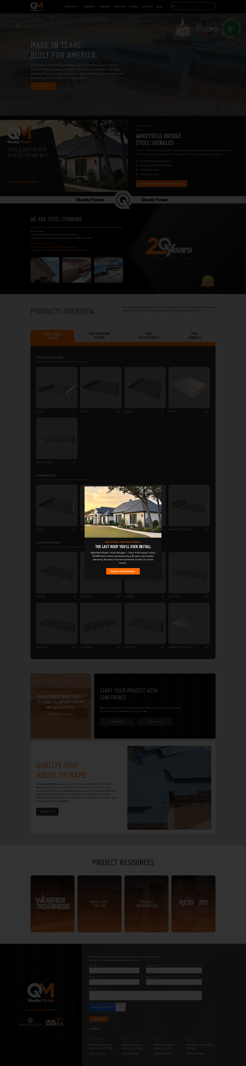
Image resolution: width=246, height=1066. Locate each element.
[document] (123, 533)
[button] (157, 490)
